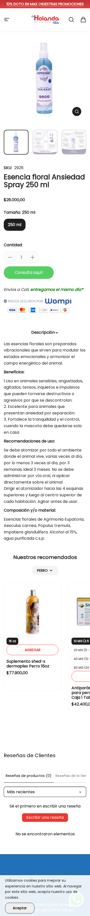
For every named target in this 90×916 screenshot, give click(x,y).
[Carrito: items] (83, 20)
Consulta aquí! (29, 272)
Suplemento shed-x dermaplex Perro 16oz (27, 663)
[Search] (71, 20)
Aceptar (20, 907)
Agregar (32, 649)
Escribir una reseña (45, 817)
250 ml (14, 224)
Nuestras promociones (62, 4)
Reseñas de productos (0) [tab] (29, 775)
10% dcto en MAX (22, 4)
